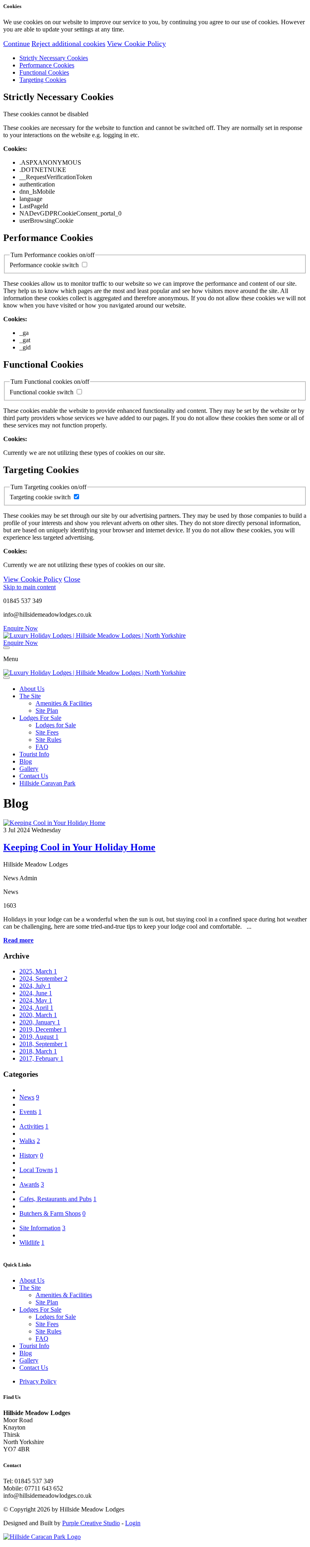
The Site (30, 696)
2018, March (38, 1051)
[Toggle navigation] (6, 648)
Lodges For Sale (40, 717)
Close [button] (72, 579)
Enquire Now (20, 628)
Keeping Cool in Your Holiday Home (79, 847)
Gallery (28, 768)
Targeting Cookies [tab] (42, 79)
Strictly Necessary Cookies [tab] (53, 57)
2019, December (43, 1029)
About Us (31, 688)
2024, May (35, 1000)
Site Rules (48, 739)
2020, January (39, 1022)
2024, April (36, 1007)
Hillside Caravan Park (47, 783)
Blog (25, 761)
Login (132, 1523)
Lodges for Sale (56, 725)
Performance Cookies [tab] (46, 65)
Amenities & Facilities (64, 703)
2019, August (39, 1036)
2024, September (43, 978)
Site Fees (47, 732)
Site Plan (47, 710)
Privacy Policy (38, 1381)
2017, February (41, 1058)
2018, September (43, 1043)
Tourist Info (34, 754)
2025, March (38, 971)
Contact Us (33, 775)
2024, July (35, 985)
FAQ (42, 746)
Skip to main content (29, 587)
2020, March (38, 1014)
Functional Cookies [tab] (44, 72)
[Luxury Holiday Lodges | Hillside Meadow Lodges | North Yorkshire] (94, 635)
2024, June (35, 993)
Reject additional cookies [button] (68, 44)
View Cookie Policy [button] (136, 44)
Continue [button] (16, 44)
